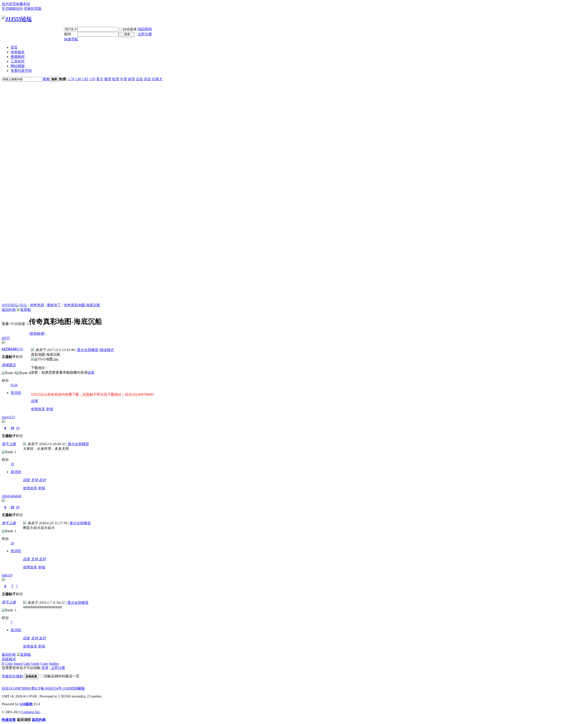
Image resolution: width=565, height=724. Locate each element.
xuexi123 (8, 417)
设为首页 (9, 4)
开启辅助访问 (12, 8)
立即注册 (145, 34)
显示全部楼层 (87, 350)
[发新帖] (24, 310)
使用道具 (38, 409)
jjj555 (6, 338)
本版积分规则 (12, 676)
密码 (67, 34)
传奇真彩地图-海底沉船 (82, 305)
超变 (131, 79)
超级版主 (9, 365)
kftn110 (7, 575)
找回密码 (145, 29)
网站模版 (18, 66)
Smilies (54, 663)
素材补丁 (54, 305)
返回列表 (9, 310)
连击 (147, 79)
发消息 (16, 393)
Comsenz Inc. (31, 712)
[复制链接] (37, 333)
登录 (45, 668)
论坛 (23, 305)
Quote (35, 663)
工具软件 (18, 61)
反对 (42, 480)
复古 (99, 79)
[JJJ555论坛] (17, 19)
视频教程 (18, 57)
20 (12, 507)
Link (26, 663)
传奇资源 (37, 305)
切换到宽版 (32, 8)
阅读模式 (107, 350)
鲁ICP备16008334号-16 (49, 688)
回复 (90, 372)
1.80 (78, 79)
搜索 (46, 79)
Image (18, 663)
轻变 (115, 79)
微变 (107, 79)
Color (9, 663)
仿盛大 (157, 79)
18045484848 (11, 496)
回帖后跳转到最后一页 (61, 676)
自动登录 (130, 29)
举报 (49, 409)
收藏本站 (23, 4)
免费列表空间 (21, 70)
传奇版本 (18, 52)
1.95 (92, 79)
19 (12, 428)
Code (44, 663)
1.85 (85, 79)
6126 (12, 349)
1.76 (71, 79)
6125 (5, 349)
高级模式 (9, 659)
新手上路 (9, 444)
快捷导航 (71, 39)
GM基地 (25, 704)
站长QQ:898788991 (16, 688)
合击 (139, 79)
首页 (14, 47)
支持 (35, 480)
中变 (123, 79)
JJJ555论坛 (10, 305)
